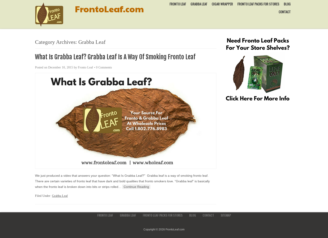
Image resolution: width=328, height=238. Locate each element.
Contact (285, 11)
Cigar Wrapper (222, 3)
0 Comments (104, 67)
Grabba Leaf (199, 3)
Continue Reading (136, 187)
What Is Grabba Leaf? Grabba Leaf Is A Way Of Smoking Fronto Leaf (115, 57)
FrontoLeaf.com (109, 8)
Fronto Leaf (178, 3)
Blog (287, 3)
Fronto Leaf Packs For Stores (258, 3)
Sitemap (226, 215)
